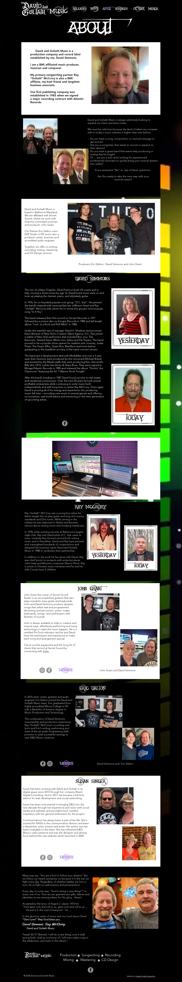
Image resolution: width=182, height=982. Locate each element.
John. (46, 651)
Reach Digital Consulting (145, 976)
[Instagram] (42, 670)
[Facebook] (65, 423)
